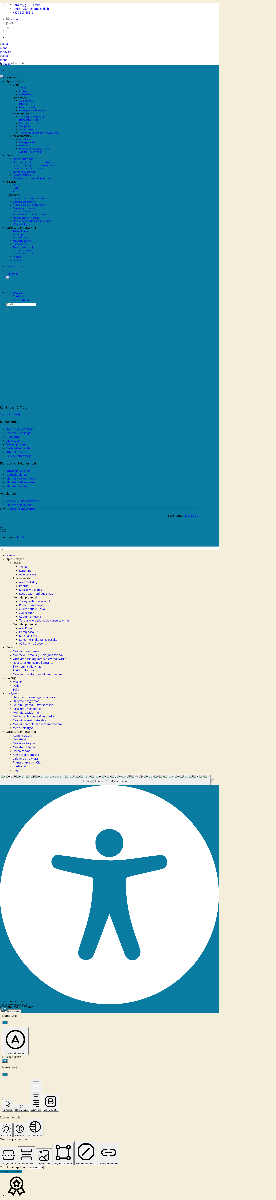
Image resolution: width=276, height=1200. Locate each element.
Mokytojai (19, 739)
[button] (212, 781)
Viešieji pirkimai (16, 444)
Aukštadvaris (27, 574)
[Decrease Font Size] (5, 1022)
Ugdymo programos (26, 701)
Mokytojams (14, 440)
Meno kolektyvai (23, 728)
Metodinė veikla (17, 486)
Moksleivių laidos (30, 590)
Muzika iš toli (28, 636)
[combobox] (105, 780)
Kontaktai (19, 766)
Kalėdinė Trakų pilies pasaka (38, 639)
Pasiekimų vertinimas (27, 709)
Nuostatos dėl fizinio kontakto (33, 663)
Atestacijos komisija (26, 755)
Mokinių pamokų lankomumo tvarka (37, 724)
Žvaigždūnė (26, 613)
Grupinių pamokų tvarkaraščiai (33, 705)
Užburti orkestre (30, 616)
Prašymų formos (23, 670)
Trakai (23, 567)
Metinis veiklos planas (21, 478)
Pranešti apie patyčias (27, 762)
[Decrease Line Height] (5, 1074)
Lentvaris (25, 570)
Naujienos (12, 555)
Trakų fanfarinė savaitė (34, 601)
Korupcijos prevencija (20, 429)
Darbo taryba (21, 751)
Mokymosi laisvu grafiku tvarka (33, 716)
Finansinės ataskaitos (20, 509)
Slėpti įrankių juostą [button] (10, 1011)
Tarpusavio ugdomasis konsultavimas (44, 620)
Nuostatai (13, 437)
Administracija (22, 735)
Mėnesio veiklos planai (21, 482)
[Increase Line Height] (5, 1061)
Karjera (17, 770)
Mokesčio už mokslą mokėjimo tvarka (38, 655)
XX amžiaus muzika (32, 609)
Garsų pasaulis (28, 632)
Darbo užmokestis (18, 448)
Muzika (18, 682)
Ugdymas (12, 693)
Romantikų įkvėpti (31, 605)
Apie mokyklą (28, 582)
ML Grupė (191, 515)
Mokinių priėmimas (26, 651)
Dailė (16, 686)
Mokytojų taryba (24, 747)
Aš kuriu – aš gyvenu (32, 643)
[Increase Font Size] (5, 1009)
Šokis (16, 689)
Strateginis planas (18, 471)
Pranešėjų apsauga (18, 433)
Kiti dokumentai (17, 452)
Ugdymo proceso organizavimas (34, 697)
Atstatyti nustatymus (11, 1171)
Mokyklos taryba (24, 743)
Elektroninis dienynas (27, 666)
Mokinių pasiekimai (26, 712)
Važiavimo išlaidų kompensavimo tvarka (39, 659)
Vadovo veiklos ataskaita (22, 501)
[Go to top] (1, 549)
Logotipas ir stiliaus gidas (36, 593)
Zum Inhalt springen (14, 1167)
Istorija (23, 586)
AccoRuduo (26, 628)
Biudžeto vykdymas (19, 505)
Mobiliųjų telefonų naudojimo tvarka (37, 674)
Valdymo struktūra (25, 758)
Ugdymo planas (16, 474)
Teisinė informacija (19, 456)
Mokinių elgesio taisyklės (29, 720)
